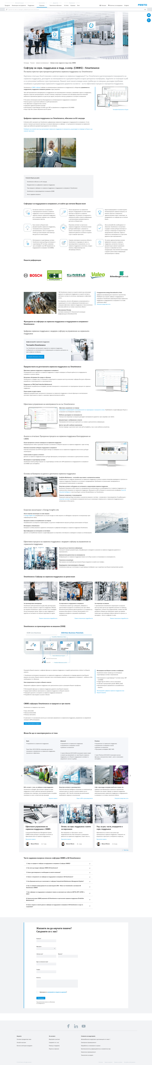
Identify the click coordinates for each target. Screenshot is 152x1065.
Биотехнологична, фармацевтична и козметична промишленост (96, 1049)
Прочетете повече (31, 839)
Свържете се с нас (54, 1042)
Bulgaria (126, 5)
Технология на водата (87, 1055)
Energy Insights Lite (30, 515)
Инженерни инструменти (19, 5)
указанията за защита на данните (57, 992)
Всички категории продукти (24, 1046)
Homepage (26, 63)
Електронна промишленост (88, 1042)
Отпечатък (101, 1062)
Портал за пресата (54, 1049)
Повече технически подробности (48, 618)
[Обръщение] (46, 948)
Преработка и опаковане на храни (90, 1046)
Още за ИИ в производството (85, 798)
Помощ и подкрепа (54, 1046)
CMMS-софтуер (36, 87)
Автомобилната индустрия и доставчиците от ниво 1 (95, 1039)
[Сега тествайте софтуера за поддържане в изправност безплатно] (111, 381)
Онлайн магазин (21, 1042)
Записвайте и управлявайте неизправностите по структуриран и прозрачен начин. (82, 410)
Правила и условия (118, 1062)
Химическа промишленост (88, 1052)
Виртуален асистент (54, 1039)
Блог (78, 5)
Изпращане (41, 998)
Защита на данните (108, 1062)
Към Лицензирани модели (32, 723)
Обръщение (38, 946)
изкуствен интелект (64, 499)
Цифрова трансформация (42, 63)
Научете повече (53, 798)
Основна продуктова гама (24, 1039)
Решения (32, 63)
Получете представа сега (103, 304)
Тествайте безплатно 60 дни (120, 109)
